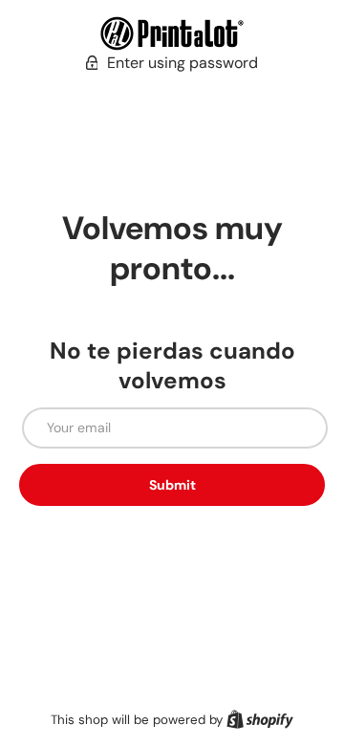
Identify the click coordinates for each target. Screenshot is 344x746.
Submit (172, 485)
